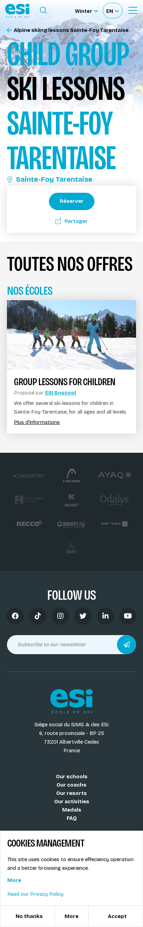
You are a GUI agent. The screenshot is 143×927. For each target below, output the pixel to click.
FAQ (72, 818)
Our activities (71, 801)
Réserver (72, 201)
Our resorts (71, 793)
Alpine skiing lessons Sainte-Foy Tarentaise (71, 30)
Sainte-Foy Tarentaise (54, 179)
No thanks (29, 916)
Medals (71, 810)
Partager (76, 221)
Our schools (71, 776)
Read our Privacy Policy (35, 894)
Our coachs (71, 785)
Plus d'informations (37, 422)
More (14, 880)
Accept (117, 916)
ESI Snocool (60, 393)
